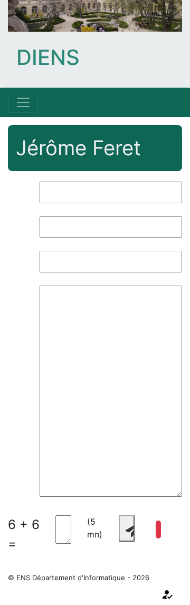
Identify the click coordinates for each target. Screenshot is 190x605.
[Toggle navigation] (23, 102)
